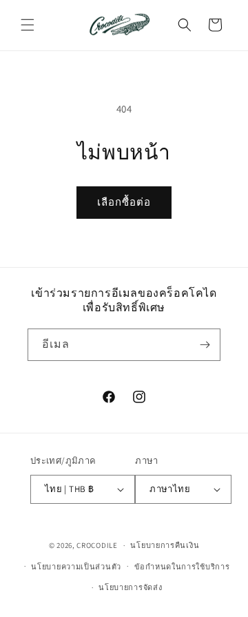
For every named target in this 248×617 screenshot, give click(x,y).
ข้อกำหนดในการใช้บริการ (182, 566)
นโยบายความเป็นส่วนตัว (76, 566)
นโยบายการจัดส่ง (130, 587)
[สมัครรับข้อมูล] (204, 345)
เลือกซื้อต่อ (124, 201)
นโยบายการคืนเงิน (164, 545)
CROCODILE (96, 545)
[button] (27, 25)
